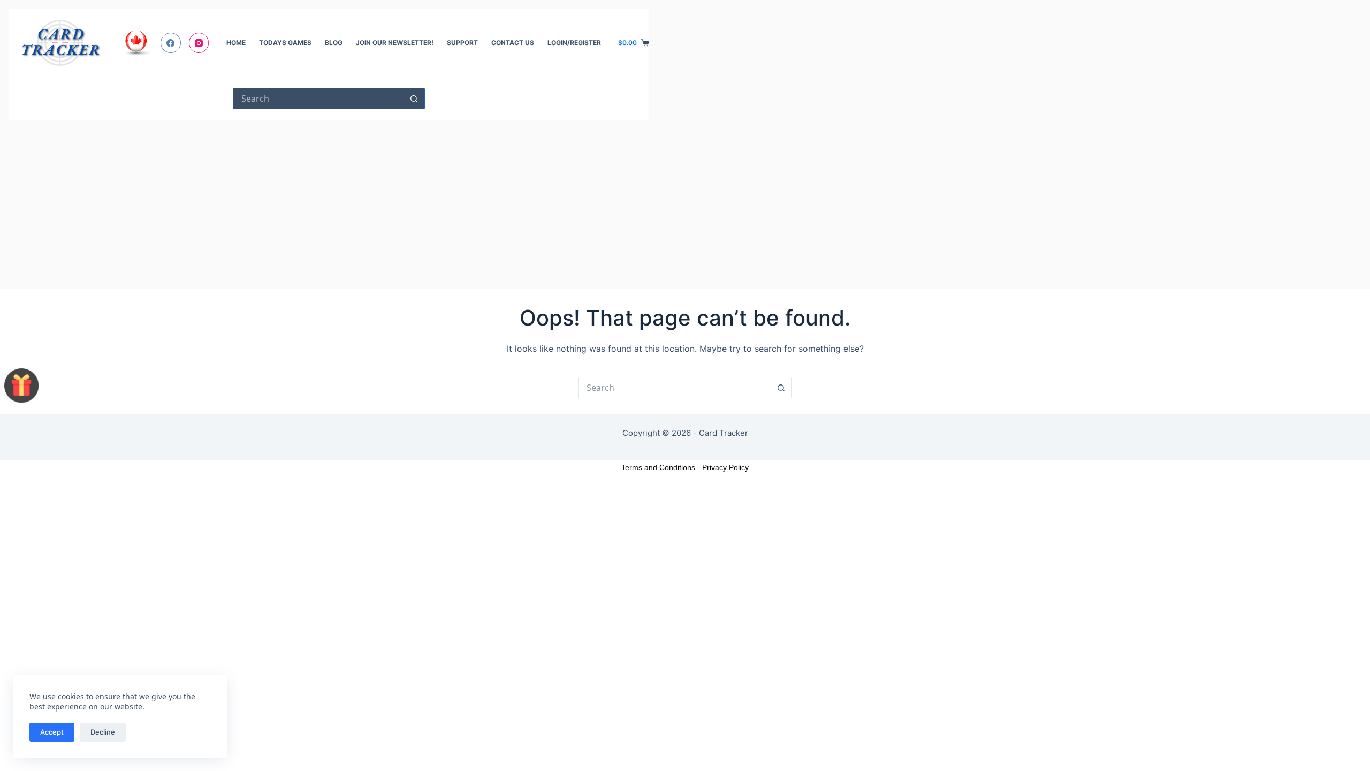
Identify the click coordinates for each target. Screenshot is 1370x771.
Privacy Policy (725, 467)
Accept (52, 732)
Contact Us (512, 43)
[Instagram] (199, 43)
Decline (102, 732)
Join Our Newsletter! (394, 43)
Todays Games (285, 43)
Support (462, 43)
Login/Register (574, 43)
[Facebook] (171, 43)
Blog (333, 43)
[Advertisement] (329, 200)
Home (236, 43)
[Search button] (414, 98)
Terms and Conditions (658, 467)
